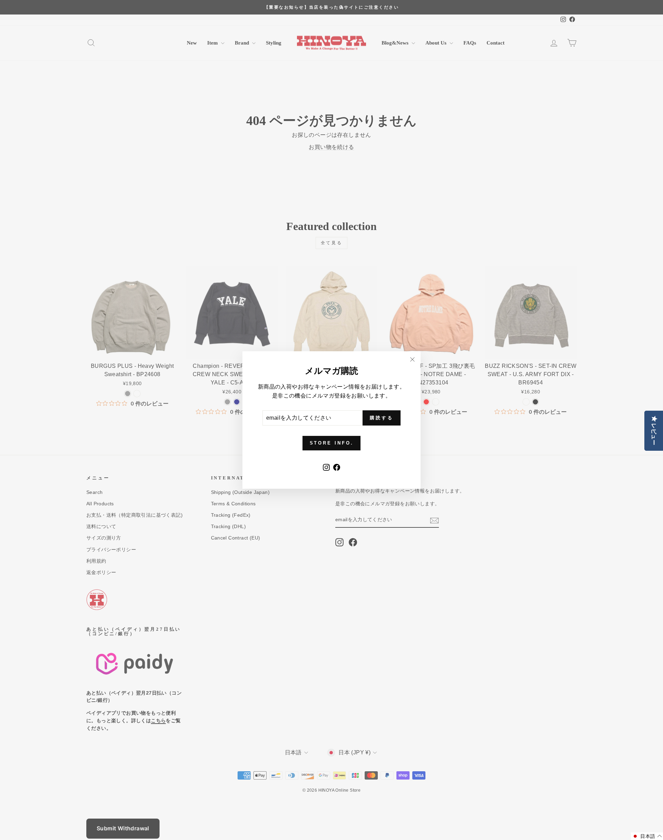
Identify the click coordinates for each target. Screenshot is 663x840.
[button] (647, 836)
